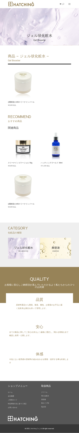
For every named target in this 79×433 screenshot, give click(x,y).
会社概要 (11, 396)
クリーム (44, 392)
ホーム (10, 392)
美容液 (43, 399)
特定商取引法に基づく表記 (17, 403)
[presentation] (5, 248)
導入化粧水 (45, 396)
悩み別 (43, 407)
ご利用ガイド (12, 400)
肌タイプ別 (45, 403)
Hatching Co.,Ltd (36, 428)
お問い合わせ (12, 407)
